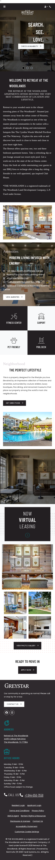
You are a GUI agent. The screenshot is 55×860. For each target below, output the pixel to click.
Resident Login (18, 805)
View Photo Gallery (26, 645)
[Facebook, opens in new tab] (6, 712)
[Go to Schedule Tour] (27, 535)
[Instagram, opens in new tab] (12, 712)
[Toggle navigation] (4, 6)
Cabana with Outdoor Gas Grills (23, 281)
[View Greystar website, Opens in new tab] (17, 686)
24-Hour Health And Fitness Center (25, 270)
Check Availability (30, 46)
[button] (46, 6)
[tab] (23, 68)
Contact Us (13, 704)
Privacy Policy (38, 810)
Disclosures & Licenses (20, 821)
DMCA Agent (13, 815)
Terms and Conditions (19, 810)
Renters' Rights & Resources (33, 816)
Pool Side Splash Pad (17, 278)
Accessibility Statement (26, 826)
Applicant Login (34, 805)
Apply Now (29, 670)
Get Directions (13, 403)
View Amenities (13, 297)
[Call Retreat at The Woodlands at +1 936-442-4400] (50, 6)
